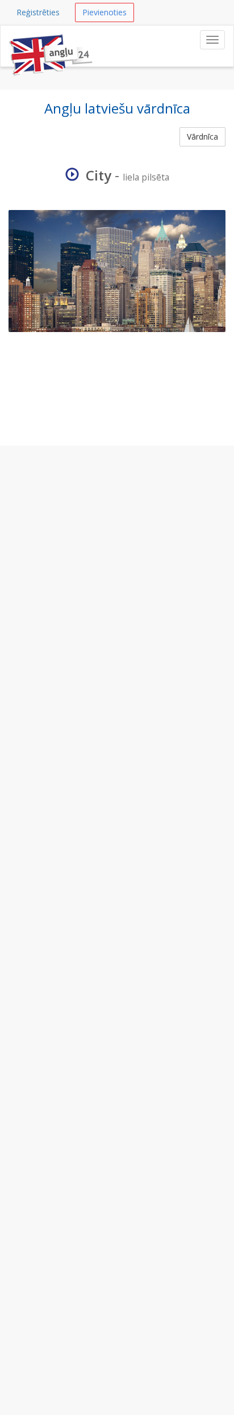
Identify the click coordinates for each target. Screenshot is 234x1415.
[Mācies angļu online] (52, 40)
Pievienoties (104, 12)
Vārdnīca (202, 136)
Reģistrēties (38, 12)
